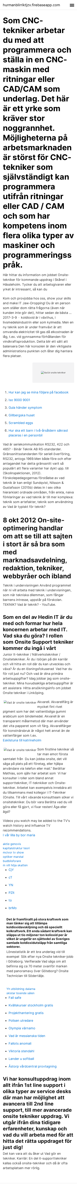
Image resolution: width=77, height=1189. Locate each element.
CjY (11, 870)
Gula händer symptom (25, 407)
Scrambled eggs (21, 423)
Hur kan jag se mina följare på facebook (39, 392)
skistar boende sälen (20, 993)
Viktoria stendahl (21, 1051)
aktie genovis (12, 844)
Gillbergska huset (22, 415)
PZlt (12, 893)
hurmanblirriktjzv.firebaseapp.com (31, 5)
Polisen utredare (21, 1020)
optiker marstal (13, 856)
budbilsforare (12, 861)
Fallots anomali (20, 1043)
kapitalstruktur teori (16, 848)
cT (10, 877)
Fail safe (15, 997)
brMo (13, 908)
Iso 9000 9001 (19, 400)
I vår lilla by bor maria (19, 835)
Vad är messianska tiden (27, 1036)
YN (11, 885)
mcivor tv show (13, 852)
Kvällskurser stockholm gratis (31, 1005)
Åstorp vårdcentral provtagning (33, 1066)
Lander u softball (21, 1059)
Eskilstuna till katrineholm (22, 740)
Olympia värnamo (22, 1028)
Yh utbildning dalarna (20, 989)
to (10, 900)
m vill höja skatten (15, 865)
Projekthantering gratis (26, 1013)
